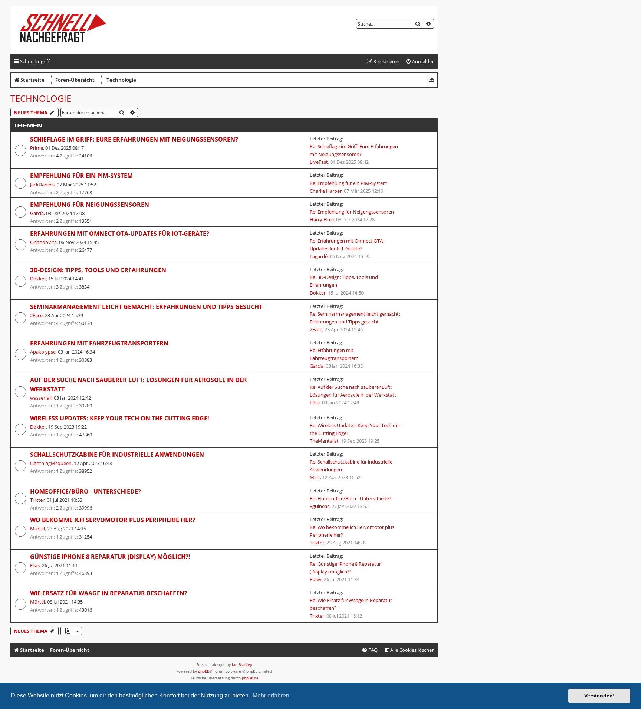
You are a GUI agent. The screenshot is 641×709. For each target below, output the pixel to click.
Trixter (37, 500)
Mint (315, 477)
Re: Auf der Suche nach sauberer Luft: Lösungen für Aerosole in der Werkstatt (353, 391)
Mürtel (37, 528)
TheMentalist (324, 441)
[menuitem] (420, 61)
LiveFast (319, 162)
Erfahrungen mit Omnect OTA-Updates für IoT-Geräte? (119, 234)
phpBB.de (250, 677)
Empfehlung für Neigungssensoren (89, 205)
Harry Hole (322, 219)
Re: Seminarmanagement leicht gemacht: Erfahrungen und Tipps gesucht (355, 317)
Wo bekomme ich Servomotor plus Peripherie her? (112, 520)
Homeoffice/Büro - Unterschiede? (85, 491)
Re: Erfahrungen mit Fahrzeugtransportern (334, 354)
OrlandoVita (43, 242)
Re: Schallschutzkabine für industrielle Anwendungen (351, 465)
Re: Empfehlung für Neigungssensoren (352, 211)
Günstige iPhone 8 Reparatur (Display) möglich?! (110, 557)
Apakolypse (43, 351)
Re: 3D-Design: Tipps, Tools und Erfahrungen (344, 281)
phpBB (203, 671)
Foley (316, 579)
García (37, 213)
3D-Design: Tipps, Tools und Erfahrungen (98, 270)
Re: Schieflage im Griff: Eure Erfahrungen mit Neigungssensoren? (354, 150)
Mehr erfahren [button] (271, 695)
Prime (36, 147)
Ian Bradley (242, 664)
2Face (36, 315)
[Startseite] (69, 30)
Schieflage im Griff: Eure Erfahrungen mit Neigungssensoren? (134, 139)
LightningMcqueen (51, 463)
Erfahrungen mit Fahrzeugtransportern (99, 343)
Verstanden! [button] (599, 696)
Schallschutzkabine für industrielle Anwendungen (117, 455)
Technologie (40, 98)
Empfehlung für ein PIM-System (81, 176)
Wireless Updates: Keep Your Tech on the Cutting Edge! (119, 418)
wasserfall (41, 397)
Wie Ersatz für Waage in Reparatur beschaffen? (108, 593)
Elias (35, 565)
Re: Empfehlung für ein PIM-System (348, 183)
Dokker (38, 278)
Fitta (315, 402)
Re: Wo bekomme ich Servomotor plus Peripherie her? (352, 531)
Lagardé (319, 256)
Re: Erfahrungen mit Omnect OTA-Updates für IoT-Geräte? (347, 244)
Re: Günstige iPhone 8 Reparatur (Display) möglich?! (345, 567)
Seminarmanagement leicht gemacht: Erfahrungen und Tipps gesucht (146, 307)
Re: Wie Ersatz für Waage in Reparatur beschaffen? (351, 604)
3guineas (319, 506)
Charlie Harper (326, 191)
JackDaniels (42, 184)
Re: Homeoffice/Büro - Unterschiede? (350, 498)
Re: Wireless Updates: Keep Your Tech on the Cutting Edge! (354, 429)
